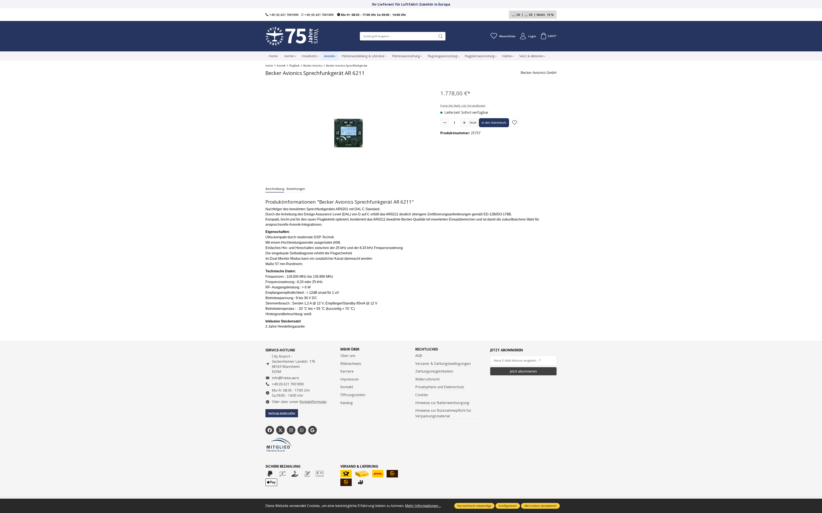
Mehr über (349, 349)
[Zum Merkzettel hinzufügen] (514, 122)
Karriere (347, 371)
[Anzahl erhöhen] (464, 122)
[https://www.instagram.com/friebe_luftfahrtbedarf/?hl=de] (291, 430)
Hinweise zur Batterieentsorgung (442, 402)
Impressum (349, 379)
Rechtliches (426, 349)
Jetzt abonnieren (523, 371)
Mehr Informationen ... (423, 505)
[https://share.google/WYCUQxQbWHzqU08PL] (312, 430)
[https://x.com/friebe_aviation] (280, 430)
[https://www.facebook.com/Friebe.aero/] (269, 430)
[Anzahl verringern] (445, 122)
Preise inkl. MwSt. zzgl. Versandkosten (462, 105)
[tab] (274, 188)
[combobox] (398, 36)
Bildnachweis (350, 363)
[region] (348, 133)
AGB (418, 355)
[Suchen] (440, 36)
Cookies (421, 394)
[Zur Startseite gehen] (292, 36)
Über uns (347, 355)
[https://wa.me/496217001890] (302, 430)
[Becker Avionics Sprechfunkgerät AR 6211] (348, 133)
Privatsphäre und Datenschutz (439, 387)
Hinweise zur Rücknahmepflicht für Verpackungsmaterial (443, 413)
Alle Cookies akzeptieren (540, 506)
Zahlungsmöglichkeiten (434, 371)
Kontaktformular (313, 401)
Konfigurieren (508, 506)
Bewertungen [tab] (295, 189)
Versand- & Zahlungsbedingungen (443, 363)
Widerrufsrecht (427, 379)
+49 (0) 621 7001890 (283, 15)
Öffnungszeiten (352, 394)
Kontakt (346, 387)
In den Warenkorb (494, 123)
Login (532, 36)
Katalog (346, 402)
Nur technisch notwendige (474, 506)
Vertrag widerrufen (281, 413)
